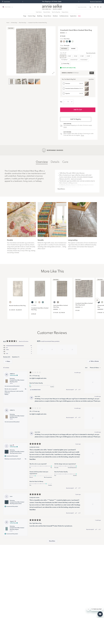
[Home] (52, 9)
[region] (57, 349)
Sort (86, 367)
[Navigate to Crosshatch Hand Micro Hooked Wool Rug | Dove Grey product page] (39, 288)
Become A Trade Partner (96, 1)
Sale (79, 16)
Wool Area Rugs (22, 22)
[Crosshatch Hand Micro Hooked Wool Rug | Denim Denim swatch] (70, 41)
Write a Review (95, 362)
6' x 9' (88, 56)
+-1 (33, 305)
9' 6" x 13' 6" (84, 59)
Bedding (39, 16)
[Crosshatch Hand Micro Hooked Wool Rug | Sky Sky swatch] (73, 41)
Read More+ (61, 189)
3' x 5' (69, 56)
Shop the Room (46, 12)
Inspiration (73, 16)
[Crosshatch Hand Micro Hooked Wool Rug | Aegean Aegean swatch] (67, 41)
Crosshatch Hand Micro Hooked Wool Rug (37, 22)
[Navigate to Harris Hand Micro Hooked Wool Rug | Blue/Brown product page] (62, 288)
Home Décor (47, 16)
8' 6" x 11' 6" (74, 59)
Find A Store (7, 1)
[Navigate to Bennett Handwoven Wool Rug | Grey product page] (17, 288)
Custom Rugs (32, 16)
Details (65, 127)
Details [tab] (55, 162)
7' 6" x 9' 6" (64, 59)
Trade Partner (39, 12)
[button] (63, 32)
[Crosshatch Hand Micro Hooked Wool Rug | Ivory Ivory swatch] (64, 41)
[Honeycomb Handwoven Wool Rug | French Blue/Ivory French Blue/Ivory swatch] (102, 302)
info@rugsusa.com (68, 401)
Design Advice (65, 12)
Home (7, 22)
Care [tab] (65, 162)
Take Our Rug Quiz (56, 12)
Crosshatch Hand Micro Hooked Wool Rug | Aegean (17, 529)
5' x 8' (82, 56)
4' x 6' (75, 56)
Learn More (91, 79)
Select (91, 72)
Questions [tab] (15, 357)
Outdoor (55, 16)
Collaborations (64, 16)
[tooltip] (35, 390)
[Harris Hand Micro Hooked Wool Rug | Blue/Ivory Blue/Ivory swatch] (54, 302)
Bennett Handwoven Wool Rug (17, 305)
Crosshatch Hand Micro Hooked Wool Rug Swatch (84, 304)
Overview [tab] (42, 162)
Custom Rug (66, 63)
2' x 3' (63, 56)
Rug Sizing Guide (90, 53)
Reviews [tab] (6, 357)
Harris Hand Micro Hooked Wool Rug (60, 306)
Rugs (24, 16)
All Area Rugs (14, 22)
